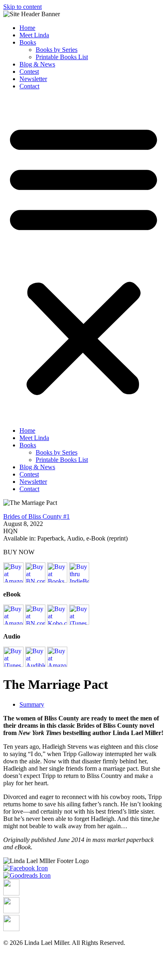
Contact (29, 86)
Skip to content (22, 6)
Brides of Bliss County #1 (36, 516)
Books (27, 42)
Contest (29, 71)
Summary (31, 704)
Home (27, 27)
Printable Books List (62, 56)
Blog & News (37, 64)
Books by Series (56, 49)
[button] (83, 258)
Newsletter (33, 78)
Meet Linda (34, 35)
